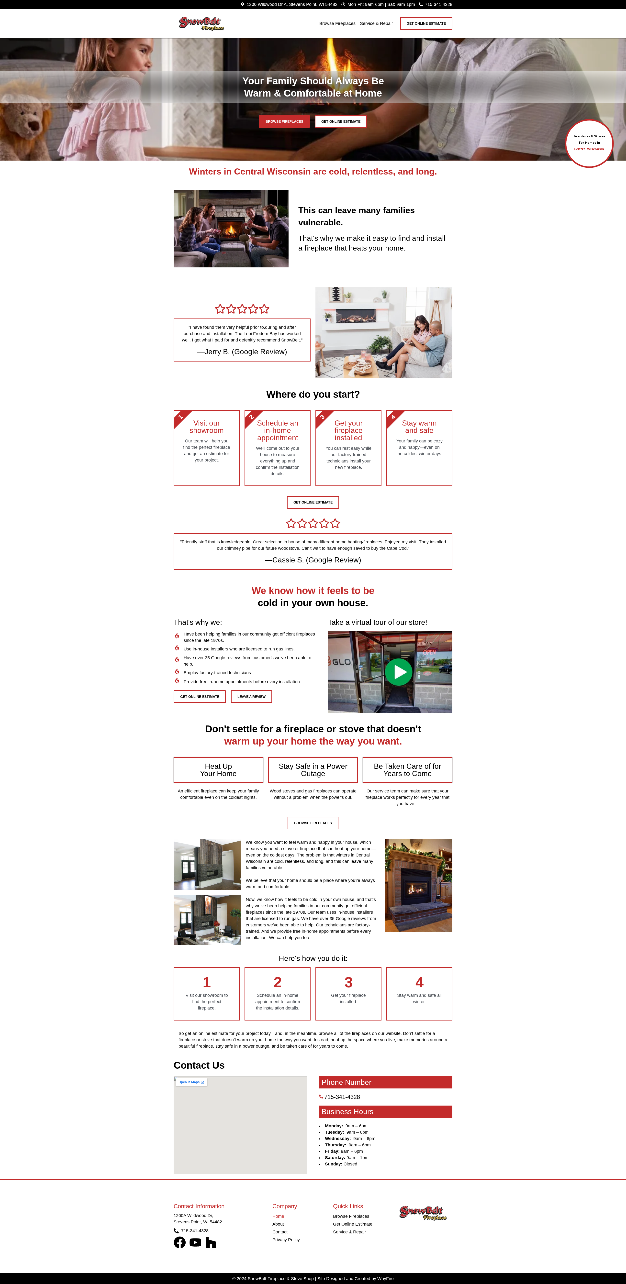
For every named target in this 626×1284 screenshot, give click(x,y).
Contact (280, 1231)
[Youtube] (195, 1242)
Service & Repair (376, 23)
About (278, 1224)
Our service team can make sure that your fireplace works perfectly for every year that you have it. (407, 797)
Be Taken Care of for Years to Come (407, 770)
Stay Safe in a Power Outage (313, 770)
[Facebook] (180, 1242)
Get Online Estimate (352, 1224)
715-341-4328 (342, 1097)
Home (278, 1216)
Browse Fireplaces (337, 23)
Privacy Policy (286, 1239)
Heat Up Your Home (218, 770)
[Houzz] (211, 1242)
